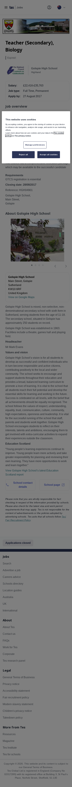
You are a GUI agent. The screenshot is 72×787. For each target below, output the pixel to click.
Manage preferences (35, 145)
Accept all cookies (48, 155)
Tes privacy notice (23, 136)
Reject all (23, 155)
